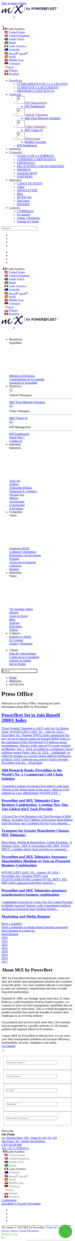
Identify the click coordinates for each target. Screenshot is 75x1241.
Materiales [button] (15, 572)
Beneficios (15, 80)
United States (16, 32)
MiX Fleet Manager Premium (42, 118)
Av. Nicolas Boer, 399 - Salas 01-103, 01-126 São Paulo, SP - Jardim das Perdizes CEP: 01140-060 (29, 1141)
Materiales (15, 180)
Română (13, 74)
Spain (12, 56)
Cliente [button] (13, 650)
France (9, 67)
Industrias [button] (15, 444)
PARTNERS (25, 176)
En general (23, 214)
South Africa (16, 39)
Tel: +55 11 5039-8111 (15, 1148)
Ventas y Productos (28, 218)
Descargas (23, 200)
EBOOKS (23, 204)
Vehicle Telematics (36, 114)
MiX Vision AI (34, 130)
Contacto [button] (14, 633)
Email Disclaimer (29, 1230)
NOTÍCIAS (24, 197)
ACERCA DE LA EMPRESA (36, 155)
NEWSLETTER (27, 190)
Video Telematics (35, 126)
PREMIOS (23, 169)
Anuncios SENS (27, 173)
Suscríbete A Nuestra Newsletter (21, 1203)
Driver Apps (32, 138)
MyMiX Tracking (35, 142)
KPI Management (36, 102)
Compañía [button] (15, 512)
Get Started (8, 1046)
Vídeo (20, 187)
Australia (14, 49)
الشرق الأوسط (18, 53)
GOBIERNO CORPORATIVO (36, 159)
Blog (20, 193)
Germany (14, 63)
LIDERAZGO (26, 162)
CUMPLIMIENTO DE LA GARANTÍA (42, 84)
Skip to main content (14, 3)
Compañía (15, 152)
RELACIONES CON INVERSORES (40, 166)
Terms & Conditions (58, 1227)
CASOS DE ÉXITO (29, 183)
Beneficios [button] (15, 339)
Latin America (16, 29)
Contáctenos (9, 1200)
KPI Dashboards (35, 106)
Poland (12, 70)
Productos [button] (15, 386)
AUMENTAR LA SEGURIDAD (37, 87)
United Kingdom (18, 35)
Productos (15, 94)
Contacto (14, 207)
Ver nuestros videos (21, 609)
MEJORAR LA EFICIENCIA (35, 91)
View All (14, 480)
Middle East (15, 60)
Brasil (12, 42)
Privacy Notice (10, 1230)
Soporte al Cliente (28, 221)
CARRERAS (25, 211)
